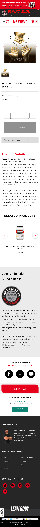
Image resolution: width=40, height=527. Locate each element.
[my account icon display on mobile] (7, 21)
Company (5, 461)
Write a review (20, 409)
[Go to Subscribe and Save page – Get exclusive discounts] (20, 13)
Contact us (6, 465)
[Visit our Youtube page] (27, 485)
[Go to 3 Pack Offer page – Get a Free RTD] (20, 4)
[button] (2, 513)
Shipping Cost (27, 457)
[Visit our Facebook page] (5, 491)
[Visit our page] (9, 374)
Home (3, 457)
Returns (4, 469)
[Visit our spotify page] (12, 485)
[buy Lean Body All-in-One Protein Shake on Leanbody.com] (20, 234)
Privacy (24, 461)
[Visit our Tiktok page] (5, 485)
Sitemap (24, 465)
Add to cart (20, 389)
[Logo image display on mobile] (20, 21)
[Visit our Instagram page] (20, 485)
